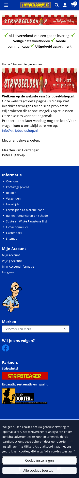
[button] (6, 5)
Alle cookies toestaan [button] (39, 470)
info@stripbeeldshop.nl (20, 130)
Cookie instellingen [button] (39, 460)
